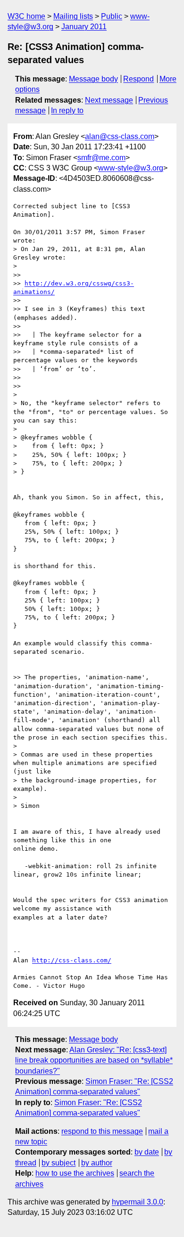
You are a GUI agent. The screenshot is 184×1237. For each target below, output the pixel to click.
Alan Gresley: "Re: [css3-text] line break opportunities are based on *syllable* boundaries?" (94, 1060)
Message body (93, 79)
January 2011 (84, 27)
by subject (58, 1163)
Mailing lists (73, 16)
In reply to (67, 110)
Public (111, 16)
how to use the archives (74, 1173)
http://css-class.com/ (71, 960)
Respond (138, 79)
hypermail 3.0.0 (137, 1202)
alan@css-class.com (119, 136)
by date (146, 1152)
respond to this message (102, 1131)
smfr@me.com (101, 158)
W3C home (26, 16)
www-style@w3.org (130, 168)
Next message (109, 100)
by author (96, 1163)
